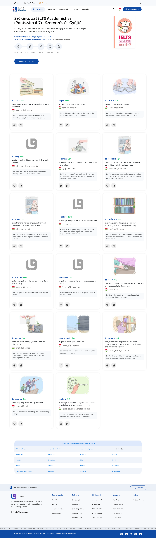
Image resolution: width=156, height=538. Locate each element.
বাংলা (131, 528)
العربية (52, 528)
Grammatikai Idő (118, 509)
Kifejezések (96, 495)
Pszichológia (115, 465)
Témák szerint (77, 504)
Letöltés (140, 487)
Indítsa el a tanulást (26, 61)
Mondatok (116, 500)
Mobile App (31, 3)
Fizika (81, 460)
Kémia (18, 465)
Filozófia (82, 465)
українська (31, 528)
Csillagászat (51, 460)
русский (23, 528)
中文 (101, 528)
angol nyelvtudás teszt (41, 37)
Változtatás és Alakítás (54, 449)
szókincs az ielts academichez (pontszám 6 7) (32, 39)
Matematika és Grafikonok (24, 471)
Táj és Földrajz (116, 471)
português (88, 528)
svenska (146, 528)
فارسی (65, 528)
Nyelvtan (116, 495)
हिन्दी (47, 528)
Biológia (114, 460)
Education (114, 454)
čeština (153, 528)
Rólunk (54, 504)
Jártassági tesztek (78, 509)
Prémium (45, 3)
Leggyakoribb (77, 513)
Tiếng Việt (40, 528)
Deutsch (80, 528)
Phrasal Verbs (97, 509)
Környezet (83, 471)
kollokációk (96, 504)
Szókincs (26, 37)
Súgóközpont (56, 513)
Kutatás (18, 460)
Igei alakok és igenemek (118, 513)
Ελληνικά (120, 528)
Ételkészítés (19, 454)
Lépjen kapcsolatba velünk (58, 509)
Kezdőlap (18, 37)
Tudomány (83, 454)
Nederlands (138, 528)
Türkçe (9, 528)
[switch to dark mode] (141, 3)
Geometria (51, 471)
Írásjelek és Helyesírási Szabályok (118, 504)
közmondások (97, 513)
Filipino (58, 528)
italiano (16, 528)
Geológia (50, 465)
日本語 (96, 528)
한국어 (107, 528)
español (2, 528)
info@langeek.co (21, 512)
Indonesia (72, 528)
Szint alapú (76, 500)
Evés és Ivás (51, 454)
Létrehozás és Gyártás (86, 449)
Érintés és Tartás (21, 449)
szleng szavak (97, 500)
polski (113, 528)
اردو (126, 528)
